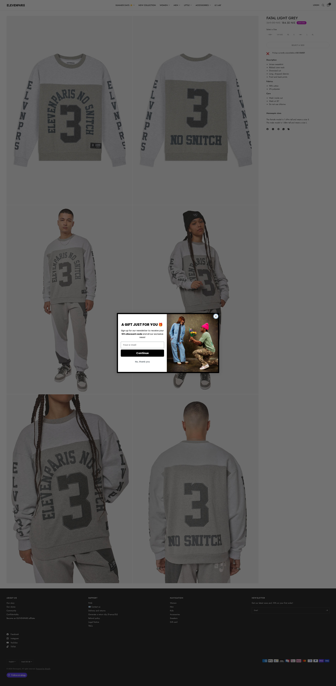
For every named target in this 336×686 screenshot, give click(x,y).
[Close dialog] (216, 316)
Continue (142, 353)
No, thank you (142, 361)
